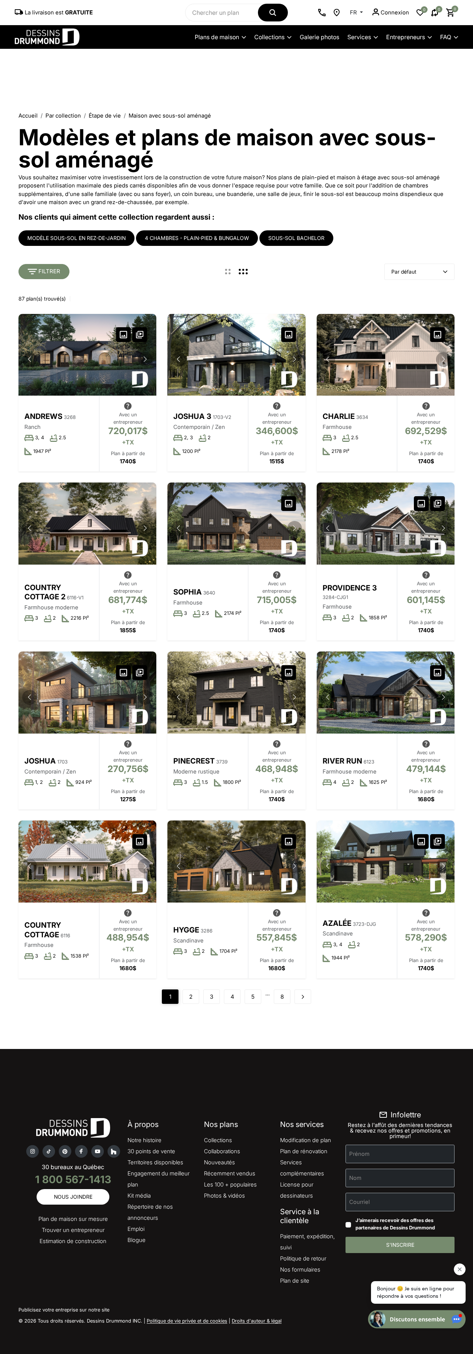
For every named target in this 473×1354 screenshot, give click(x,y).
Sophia (187, 592)
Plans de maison (217, 37)
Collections (269, 37)
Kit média (139, 1195)
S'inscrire (400, 1245)
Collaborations (222, 1151)
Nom (355, 1177)
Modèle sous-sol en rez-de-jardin (76, 238)
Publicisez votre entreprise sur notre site (63, 1310)
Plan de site (294, 1280)
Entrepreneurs (405, 37)
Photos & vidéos (224, 1195)
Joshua (40, 760)
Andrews (43, 416)
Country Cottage (42, 930)
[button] (145, 359)
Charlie (339, 416)
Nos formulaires (300, 1269)
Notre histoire (144, 1140)
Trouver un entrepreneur (73, 1229)
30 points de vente (151, 1151)
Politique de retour (303, 1258)
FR (354, 12)
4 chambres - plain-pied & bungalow (197, 238)
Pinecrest (194, 760)
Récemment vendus (229, 1173)
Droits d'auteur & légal (257, 1321)
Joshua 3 (192, 416)
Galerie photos (319, 37)
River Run (342, 760)
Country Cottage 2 (44, 592)
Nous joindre (73, 1197)
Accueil (28, 115)
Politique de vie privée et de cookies (187, 1321)
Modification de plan (305, 1140)
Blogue (136, 1239)
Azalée (337, 923)
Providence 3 (350, 587)
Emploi (135, 1228)
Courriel (359, 1201)
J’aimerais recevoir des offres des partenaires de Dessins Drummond (395, 1224)
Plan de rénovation (303, 1151)
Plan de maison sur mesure (73, 1218)
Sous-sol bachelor (296, 238)
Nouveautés (219, 1162)
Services (359, 37)
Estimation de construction (73, 1241)
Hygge (186, 929)
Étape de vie (105, 115)
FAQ (445, 37)
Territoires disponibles (155, 1162)
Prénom (359, 1153)
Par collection (63, 115)
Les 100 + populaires (230, 1184)
